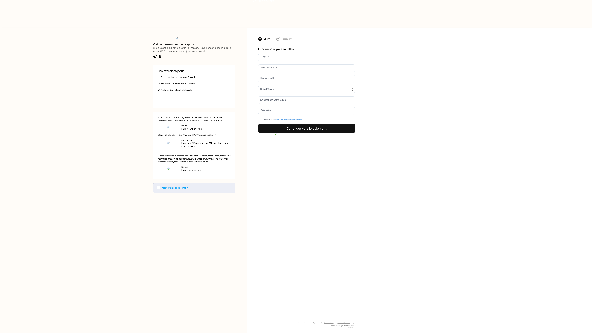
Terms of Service (344, 323)
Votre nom (266, 57)
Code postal (267, 110)
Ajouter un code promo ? (175, 187)
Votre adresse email (270, 67)
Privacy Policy (329, 323)
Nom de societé (268, 78)
